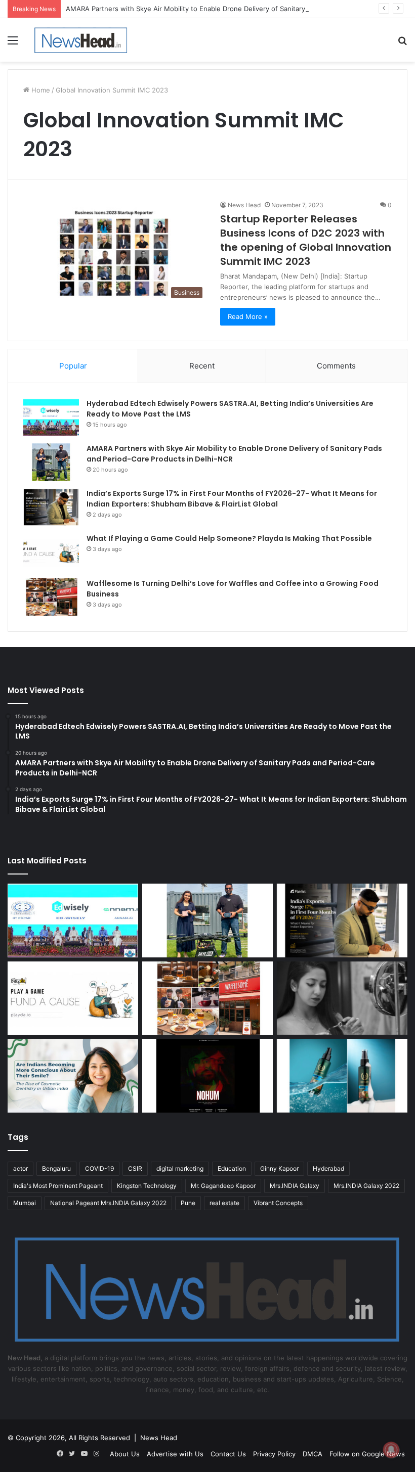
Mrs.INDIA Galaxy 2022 (366, 1185)
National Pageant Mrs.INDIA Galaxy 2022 (108, 1203)
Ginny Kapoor (279, 1168)
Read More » (248, 316)
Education (232, 1168)
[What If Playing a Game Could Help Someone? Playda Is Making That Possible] (51, 552)
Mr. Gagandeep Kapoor (223, 1185)
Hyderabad (328, 1168)
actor (20, 1168)
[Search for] (402, 43)
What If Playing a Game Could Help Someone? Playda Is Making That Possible (229, 538)
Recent (202, 366)
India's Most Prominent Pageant (58, 1185)
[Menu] (13, 43)
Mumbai (24, 1203)
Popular (73, 366)
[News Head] (81, 40)
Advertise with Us (175, 1454)
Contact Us (228, 1454)
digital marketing (179, 1168)
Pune (188, 1203)
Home (39, 90)
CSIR (135, 1168)
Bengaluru (56, 1168)
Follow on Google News (367, 1454)
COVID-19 (99, 1168)
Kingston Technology (147, 1185)
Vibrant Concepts (278, 1203)
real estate (224, 1203)
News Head (244, 205)
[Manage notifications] (391, 1450)
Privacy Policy (274, 1454)
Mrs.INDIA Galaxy (294, 1185)
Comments (336, 366)
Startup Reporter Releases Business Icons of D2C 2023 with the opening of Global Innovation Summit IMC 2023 (305, 240)
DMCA (312, 1454)
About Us (125, 1454)
